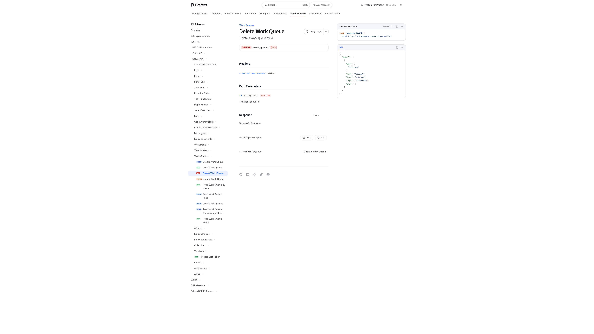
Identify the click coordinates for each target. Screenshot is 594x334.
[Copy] (325, 47)
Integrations (280, 13)
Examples (265, 13)
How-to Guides (233, 13)
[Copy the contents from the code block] (397, 27)
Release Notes (332, 13)
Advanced (250, 13)
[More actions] (326, 31)
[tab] (341, 47)
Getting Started (199, 13)
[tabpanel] (371, 74)
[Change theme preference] (400, 4)
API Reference (298, 13)
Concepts (216, 13)
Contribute (315, 13)
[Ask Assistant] (402, 27)
